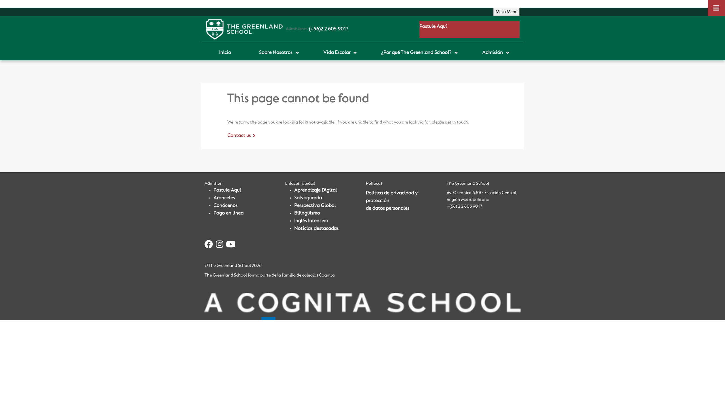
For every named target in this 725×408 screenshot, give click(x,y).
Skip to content (17, 3)
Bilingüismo (307, 213)
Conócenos (226, 205)
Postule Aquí (433, 26)
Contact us (239, 135)
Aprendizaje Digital (315, 190)
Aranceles (224, 198)
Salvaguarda (308, 198)
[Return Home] (244, 29)
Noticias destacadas (316, 228)
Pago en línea (229, 213)
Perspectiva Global (315, 205)
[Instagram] (219, 245)
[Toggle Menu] (716, 8)
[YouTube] (231, 245)
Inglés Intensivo (311, 221)
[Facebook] (208, 245)
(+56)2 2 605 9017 (329, 29)
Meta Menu (506, 12)
